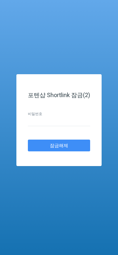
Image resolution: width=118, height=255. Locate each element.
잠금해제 (59, 145)
